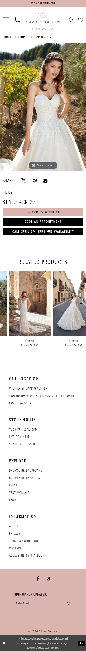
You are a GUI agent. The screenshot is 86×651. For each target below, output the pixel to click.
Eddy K (23, 37)
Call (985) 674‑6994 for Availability (43, 231)
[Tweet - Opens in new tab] (24, 180)
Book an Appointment (43, 221)
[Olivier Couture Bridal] (43, 19)
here (56, 647)
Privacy (14, 534)
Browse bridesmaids (24, 478)
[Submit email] (68, 603)
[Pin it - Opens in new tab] (35, 180)
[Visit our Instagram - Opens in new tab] (48, 578)
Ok (82, 643)
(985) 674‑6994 (20, 403)
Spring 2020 (44, 37)
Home (8, 37)
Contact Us (17, 548)
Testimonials (19, 493)
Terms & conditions (24, 541)
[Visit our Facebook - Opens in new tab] (37, 578)
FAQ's (13, 500)
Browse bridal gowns (26, 470)
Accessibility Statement (27, 555)
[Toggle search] (70, 19)
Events (14, 485)
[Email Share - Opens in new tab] (45, 180)
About (13, 526)
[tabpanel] (43, 107)
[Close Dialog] (4, 643)
